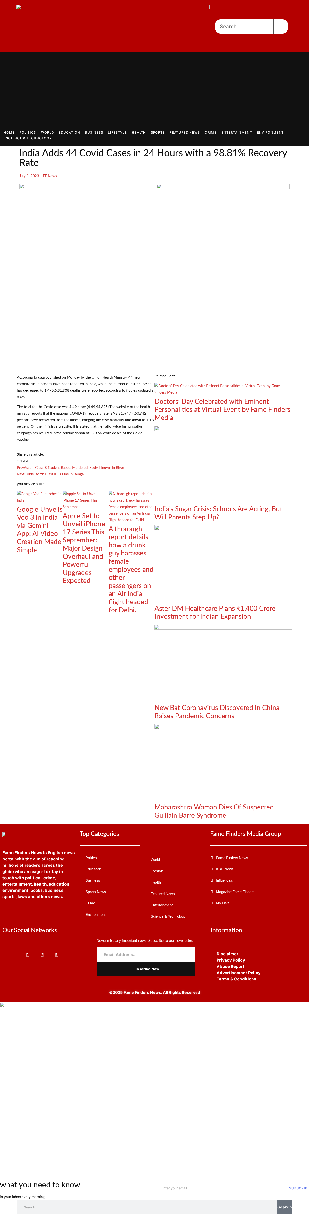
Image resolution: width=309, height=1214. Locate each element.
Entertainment (236, 132)
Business (94, 132)
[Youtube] (57, 955)
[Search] (281, 26)
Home (9, 132)
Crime (211, 132)
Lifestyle (117, 132)
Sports (158, 132)
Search (284, 1207)
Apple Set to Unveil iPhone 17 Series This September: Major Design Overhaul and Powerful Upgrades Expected (84, 548)
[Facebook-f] (27, 955)
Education (69, 132)
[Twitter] (42, 955)
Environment (270, 132)
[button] (18, 461)
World (47, 132)
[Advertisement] (154, 93)
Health (139, 132)
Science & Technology (29, 138)
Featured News (185, 132)
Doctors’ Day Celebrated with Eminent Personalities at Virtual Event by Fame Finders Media (222, 409)
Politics (27, 132)
